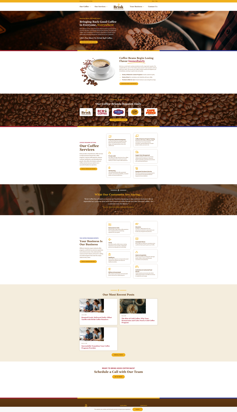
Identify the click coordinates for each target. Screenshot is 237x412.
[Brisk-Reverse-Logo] (86, 402)
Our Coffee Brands (124, 406)
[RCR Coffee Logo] (102, 109)
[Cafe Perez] (118, 4)
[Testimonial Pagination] (115, 209)
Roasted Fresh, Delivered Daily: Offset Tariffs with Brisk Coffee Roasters (96, 316)
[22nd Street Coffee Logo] (118, 109)
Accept (138, 409)
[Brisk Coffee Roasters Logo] (86, 109)
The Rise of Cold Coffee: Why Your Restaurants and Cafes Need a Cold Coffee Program (138, 318)
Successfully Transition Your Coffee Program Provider (95, 345)
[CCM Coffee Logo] (134, 109)
